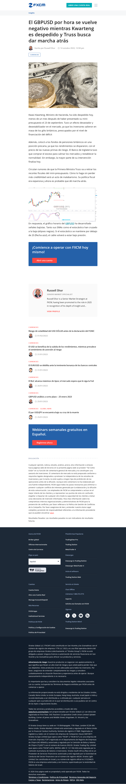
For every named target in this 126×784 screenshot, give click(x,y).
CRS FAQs (80, 780)
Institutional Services (37, 616)
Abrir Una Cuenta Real (79, 5)
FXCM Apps (33, 611)
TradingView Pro (71, 540)
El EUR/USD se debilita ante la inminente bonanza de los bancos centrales (63, 365)
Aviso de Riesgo (62, 780)
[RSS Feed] (87, 616)
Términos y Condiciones (39, 777)
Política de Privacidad (37, 632)
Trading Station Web (73, 577)
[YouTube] (81, 616)
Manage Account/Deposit (38, 600)
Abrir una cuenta (44, 260)
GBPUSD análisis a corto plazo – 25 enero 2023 (50, 396)
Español (33, 561)
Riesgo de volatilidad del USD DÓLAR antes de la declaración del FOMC (61, 331)
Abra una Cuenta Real (37, 595)
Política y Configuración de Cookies (42, 627)
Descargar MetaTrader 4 (74, 566)
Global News (46, 408)
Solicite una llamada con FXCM (77, 604)
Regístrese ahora (44, 442)
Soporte (68, 599)
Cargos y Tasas (35, 780)
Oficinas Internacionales (38, 544)
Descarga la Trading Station (76, 561)
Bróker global (34, 540)
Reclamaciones (48, 780)
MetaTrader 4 (70, 549)
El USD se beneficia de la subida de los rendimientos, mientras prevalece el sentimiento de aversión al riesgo (62, 348)
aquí (52, 513)
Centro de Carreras (36, 549)
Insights (31, 13)
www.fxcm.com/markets (39, 712)
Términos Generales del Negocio (82, 777)
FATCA (72, 780)
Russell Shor (49, 48)
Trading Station (71, 544)
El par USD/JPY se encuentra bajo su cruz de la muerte (54, 412)
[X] (74, 616)
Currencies (34, 55)
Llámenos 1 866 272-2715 (74, 594)
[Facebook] (67, 616)
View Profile (53, 311)
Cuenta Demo (34, 590)
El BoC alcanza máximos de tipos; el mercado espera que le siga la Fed (61, 381)
